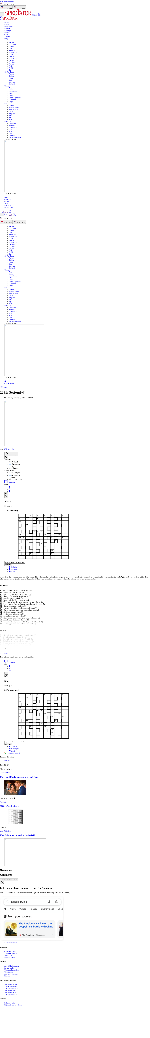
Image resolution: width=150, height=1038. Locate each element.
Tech (10, 48)
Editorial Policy (9, 957)
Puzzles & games (15, 137)
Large (17, 468)
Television (12, 100)
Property (12, 113)
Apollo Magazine (10, 986)
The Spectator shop (11, 988)
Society (11, 76)
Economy (12, 82)
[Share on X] (10, 489)
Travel (11, 112)
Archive (7, 37)
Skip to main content (7, 1)
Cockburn (12, 44)
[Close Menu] (2, 214)
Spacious (18, 479)
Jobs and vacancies (11, 974)
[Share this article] (6, 493)
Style (10, 117)
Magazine (12, 50)
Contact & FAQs (10, 951)
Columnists (13, 127)
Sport (11, 115)
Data (10, 80)
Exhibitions (13, 92)
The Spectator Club (11, 994)
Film (10, 94)
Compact (17, 473)
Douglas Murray (5, 773)
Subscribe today (9, 1003)
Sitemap (7, 976)
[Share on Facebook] (10, 487)
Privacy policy (9, 968)
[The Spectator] (18, 15)
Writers (6, 25)
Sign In (34, 15)
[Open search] (1, 212)
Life (5, 104)
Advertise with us (10, 953)
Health (11, 119)
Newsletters (8, 27)
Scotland (12, 84)
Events (6, 33)
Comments (11, 483)
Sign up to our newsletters (13, 1005)
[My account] (39, 15)
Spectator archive (10, 990)
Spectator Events (10, 992)
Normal (17, 475)
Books (11, 90)
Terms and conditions (11, 970)
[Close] (2, 882)
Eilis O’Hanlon (5, 831)
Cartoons (12, 135)
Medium (17, 465)
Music (11, 96)
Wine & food (13, 110)
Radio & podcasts (15, 98)
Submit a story (9, 955)
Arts (10, 88)
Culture (11, 46)
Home (6, 23)
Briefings (7, 31)
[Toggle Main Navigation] (2, 14)
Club (6, 35)
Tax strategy (8, 972)
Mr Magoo (3, 653)
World (11, 78)
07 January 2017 (9, 449)
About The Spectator (11, 966)
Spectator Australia (10, 984)
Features (12, 125)
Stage (11, 102)
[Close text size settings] (6, 457)
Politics (11, 42)
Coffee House (9, 72)
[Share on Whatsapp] (10, 491)
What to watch (14, 108)
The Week (12, 123)
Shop (6, 39)
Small (16, 462)
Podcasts (7, 29)
